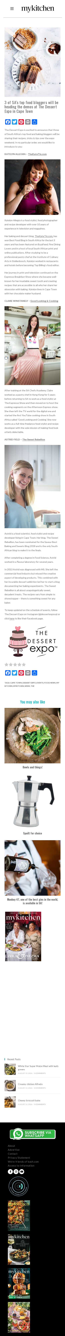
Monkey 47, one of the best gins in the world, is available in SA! (32, 901)
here (12, 618)
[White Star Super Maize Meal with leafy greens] (10, 1069)
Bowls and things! (32, 767)
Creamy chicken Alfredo (30, 1084)
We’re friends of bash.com (23, 1161)
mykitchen (18, 686)
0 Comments (40, 1073)
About (11, 1145)
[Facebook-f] (10, 1171)
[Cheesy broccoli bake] (10, 1102)
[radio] (6, 665)
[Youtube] (21, 1171)
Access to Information (21, 1165)
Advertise (14, 1149)
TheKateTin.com (37, 154)
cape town (16, 683)
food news (50, 683)
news (27, 686)
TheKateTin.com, (44, 236)
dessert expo (29, 683)
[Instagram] (16, 1171)
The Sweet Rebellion (33, 439)
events (40, 683)
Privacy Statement (19, 1157)
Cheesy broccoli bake (29, 1100)
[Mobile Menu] (12, 8)
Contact (13, 1153)
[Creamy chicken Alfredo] (10, 1085)
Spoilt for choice (32, 833)
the (32, 686)
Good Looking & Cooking (44, 300)
